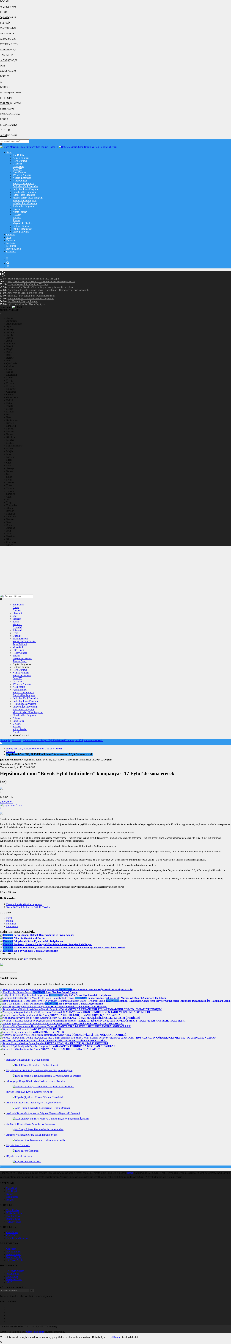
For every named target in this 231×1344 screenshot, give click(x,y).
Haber (130, 1172)
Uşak (8, 496)
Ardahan (10, 528)
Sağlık (16, 621)
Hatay (9, 403)
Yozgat (9, 502)
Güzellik (17, 635)
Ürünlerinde (12, 926)
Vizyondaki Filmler (22, 223)
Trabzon (10, 488)
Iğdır (8, 530)
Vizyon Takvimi (21, 231)
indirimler (11, 923)
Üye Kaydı (11, 1191)
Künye (9, 1194)
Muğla (9, 451)
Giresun (10, 394)
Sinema (16, 655)
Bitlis (8, 352)
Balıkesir (10, 343)
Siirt (8, 474)
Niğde (9, 459)
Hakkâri (10, 400)
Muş (8, 454)
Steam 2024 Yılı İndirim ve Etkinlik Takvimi (28, 907)
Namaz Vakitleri (21, 158)
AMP (9, 1282)
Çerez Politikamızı (35, 1331)
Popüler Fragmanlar (22, 228)
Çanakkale (11, 363)
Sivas (9, 479)
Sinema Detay (20, 661)
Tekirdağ (10, 482)
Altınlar (16, 220)
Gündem (10, 234)
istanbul (10, 411)
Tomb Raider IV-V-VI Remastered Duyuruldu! (31, 298)
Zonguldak (11, 505)
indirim (9, 920)
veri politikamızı (113, 1337)
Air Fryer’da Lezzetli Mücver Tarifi (25, 292)
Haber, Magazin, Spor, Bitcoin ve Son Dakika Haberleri (34, 748)
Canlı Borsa (18, 166)
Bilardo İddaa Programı (24, 192)
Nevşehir (10, 457)
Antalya (10, 335)
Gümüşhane (12, 397)
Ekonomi (10, 240)
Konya (9, 434)
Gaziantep (11, 391)
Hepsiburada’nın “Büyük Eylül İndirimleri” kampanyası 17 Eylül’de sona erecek (63, 740)
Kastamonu (12, 420)
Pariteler (17, 217)
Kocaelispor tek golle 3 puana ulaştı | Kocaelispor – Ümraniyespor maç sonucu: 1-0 (49, 290)
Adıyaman (11, 320)
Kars (8, 417)
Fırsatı (9, 918)
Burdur (9, 357)
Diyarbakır (11, 374)
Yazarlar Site (12, 1273)
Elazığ (9, 380)
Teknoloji (17, 630)
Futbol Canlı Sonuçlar (23, 183)
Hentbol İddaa (13, 1216)
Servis (9, 152)
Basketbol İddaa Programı (25, 189)
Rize (8, 465)
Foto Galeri (18, 650)
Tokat (9, 485)
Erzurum (10, 386)
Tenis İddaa (12, 1276)
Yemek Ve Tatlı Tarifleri (24, 641)
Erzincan (10, 383)
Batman (10, 519)
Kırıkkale (11, 516)
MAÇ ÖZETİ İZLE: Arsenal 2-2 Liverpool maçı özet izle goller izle (41, 281)
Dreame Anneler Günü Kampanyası (24, 904)
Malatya (10, 440)
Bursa (9, 360)
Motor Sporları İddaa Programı (28, 197)
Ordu (8, 462)
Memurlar (11, 246)
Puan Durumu (20, 172)
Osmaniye (11, 542)
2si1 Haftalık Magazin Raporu (23, 301)
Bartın (9, 525)
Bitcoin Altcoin (13, 248)
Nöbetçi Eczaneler (22, 177)
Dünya (16, 607)
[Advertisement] (115, 571)
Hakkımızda (12, 1196)
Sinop (9, 476)
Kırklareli (11, 425)
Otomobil (17, 627)
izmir (8, 414)
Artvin (9, 338)
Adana (9, 318)
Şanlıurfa (10, 493)
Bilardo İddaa (13, 1218)
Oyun (15, 633)
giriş (26, 959)
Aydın (9, 340)
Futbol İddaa (12, 1210)
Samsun (10, 471)
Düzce (9, 545)
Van (8, 499)
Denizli (10, 372)
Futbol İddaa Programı (24, 194)
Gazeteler (17, 163)
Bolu (8, 355)
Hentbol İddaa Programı (24, 200)
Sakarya (10, 468)
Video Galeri (19, 647)
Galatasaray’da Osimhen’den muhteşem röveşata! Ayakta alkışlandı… (42, 287)
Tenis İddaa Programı (23, 206)
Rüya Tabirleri (20, 644)
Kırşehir (10, 428)
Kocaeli (10, 431)
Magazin (10, 243)
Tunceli (10, 491)
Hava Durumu (20, 160)
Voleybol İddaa (13, 1221)
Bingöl (9, 349)
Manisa (10, 442)
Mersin (9, 408)
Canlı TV (17, 169)
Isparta (9, 406)
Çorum (9, 369)
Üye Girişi (11, 1188)
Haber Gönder (20, 180)
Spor (8, 237)
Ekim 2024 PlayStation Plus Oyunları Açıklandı (31, 295)
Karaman (10, 513)
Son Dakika (18, 155)
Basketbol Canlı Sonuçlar (25, 186)
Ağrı (8, 326)
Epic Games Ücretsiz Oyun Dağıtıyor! (27, 304)
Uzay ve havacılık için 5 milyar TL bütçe (28, 284)
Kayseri (10, 423)
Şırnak (9, 522)
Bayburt (10, 510)
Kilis (8, 539)
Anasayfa (5, 740)
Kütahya (10, 437)
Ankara (10, 332)
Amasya (10, 329)
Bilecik (9, 346)
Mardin (10, 448)
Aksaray (10, 508)
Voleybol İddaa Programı (25, 203)
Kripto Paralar (20, 211)
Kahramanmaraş (14, 445)
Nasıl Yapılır (19, 686)
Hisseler (17, 214)
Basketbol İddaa (14, 1213)
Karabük (10, 536)
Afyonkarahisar (14, 323)
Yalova (9, 533)
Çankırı (10, 366)
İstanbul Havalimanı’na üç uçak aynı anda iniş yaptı (33, 278)
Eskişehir (10, 389)
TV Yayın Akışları (22, 175)
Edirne (9, 377)
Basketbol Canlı (14, 1279)
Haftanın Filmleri (21, 226)
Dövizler (17, 209)
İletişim (10, 1199)
